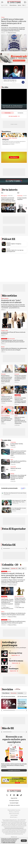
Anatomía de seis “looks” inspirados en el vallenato (11, 301)
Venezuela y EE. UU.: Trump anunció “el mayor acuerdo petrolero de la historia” (12, 106)
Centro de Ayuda (14, 815)
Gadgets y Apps (4, 330)
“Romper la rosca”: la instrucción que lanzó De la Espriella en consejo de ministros (6, 399)
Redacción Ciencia (12, 32)
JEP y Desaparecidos (19, 596)
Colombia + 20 (4, 597)
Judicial (9, 571)
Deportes (8, 242)
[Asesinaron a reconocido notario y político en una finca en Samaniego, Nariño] (8, 207)
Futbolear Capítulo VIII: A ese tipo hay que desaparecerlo (14, 251)
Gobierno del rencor (16, 468)
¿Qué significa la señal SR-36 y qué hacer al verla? (18, 461)
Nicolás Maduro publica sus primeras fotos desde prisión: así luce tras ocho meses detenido (6, 378)
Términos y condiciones (14, 811)
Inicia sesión (5, 144)
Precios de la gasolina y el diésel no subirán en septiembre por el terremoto (20, 378)
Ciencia (2, 17)
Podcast (8, 248)
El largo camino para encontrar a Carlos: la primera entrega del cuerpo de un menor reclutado (20, 601)
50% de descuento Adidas (8, 696)
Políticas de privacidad (14, 813)
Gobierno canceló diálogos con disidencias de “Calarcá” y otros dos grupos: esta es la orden (13, 614)
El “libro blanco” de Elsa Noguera (17, 444)
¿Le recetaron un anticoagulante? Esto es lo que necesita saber (6, 420)
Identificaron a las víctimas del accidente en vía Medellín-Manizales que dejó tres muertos (18, 477)
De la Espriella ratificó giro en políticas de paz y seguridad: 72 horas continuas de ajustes (13, 622)
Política (2, 395)
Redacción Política (12, 616)
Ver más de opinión (13, 116)
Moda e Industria (4, 298)
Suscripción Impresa (14, 800)
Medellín (12, 473)
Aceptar (24, 840)
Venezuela (3, 374)
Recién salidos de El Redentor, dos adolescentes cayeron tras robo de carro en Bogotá (14, 349)
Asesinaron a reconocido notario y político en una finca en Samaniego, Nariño (8, 199)
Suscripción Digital (14, 803)
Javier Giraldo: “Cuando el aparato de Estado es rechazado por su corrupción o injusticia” (7, 602)
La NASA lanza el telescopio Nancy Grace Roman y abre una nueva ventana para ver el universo (13, 22)
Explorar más (15, 655)
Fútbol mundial (18, 396)
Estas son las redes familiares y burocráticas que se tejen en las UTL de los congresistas (20, 420)
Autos (12, 459)
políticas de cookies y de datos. (9, 842)
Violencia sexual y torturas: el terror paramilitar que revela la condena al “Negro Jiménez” (13, 575)
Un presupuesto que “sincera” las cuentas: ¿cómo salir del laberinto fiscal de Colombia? (12, 341)
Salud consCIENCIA (5, 415)
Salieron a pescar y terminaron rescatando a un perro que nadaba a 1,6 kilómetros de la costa (18, 453)
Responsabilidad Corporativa (14, 810)
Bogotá (2, 346)
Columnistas (13, 442)
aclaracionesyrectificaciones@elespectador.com (14, 828)
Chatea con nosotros (15, 805)
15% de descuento (22, 696)
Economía (17, 374)
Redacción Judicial (12, 584)
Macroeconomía (11, 338)
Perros (12, 449)
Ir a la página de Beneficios (14, 770)
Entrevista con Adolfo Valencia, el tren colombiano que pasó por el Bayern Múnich (20, 400)
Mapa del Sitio (14, 798)
